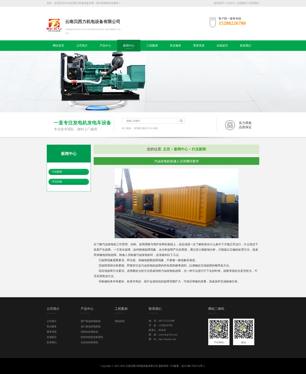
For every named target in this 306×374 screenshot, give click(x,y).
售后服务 (175, 45)
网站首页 (58, 45)
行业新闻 (57, 171)
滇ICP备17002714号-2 (193, 366)
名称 (155, 128)
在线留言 (242, 3)
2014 (149, 128)
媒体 (144, 128)
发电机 (137, 128)
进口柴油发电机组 (91, 326)
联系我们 (254, 3)
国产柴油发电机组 (91, 321)
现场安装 (120, 321)
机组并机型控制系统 (92, 337)
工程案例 (152, 45)
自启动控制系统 (89, 342)
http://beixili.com (167, 339)
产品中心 (231, 3)
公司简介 (82, 45)
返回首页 (219, 3)
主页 (166, 149)
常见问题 (57, 181)
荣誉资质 (199, 45)
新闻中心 (128, 45)
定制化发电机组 (89, 331)
